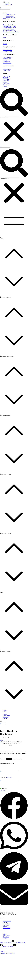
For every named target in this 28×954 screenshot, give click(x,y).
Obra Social (6, 937)
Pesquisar (2, 117)
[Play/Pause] (0, 7)
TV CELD (9, 777)
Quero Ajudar (6, 923)
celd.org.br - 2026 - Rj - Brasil (7, 953)
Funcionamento (7, 921)
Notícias (5, 926)
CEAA (5, 938)
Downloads (6, 925)
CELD (4, 934)
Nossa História (6, 935)
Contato (5, 922)
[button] (14, 102)
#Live (1, 740)
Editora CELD (6, 928)
